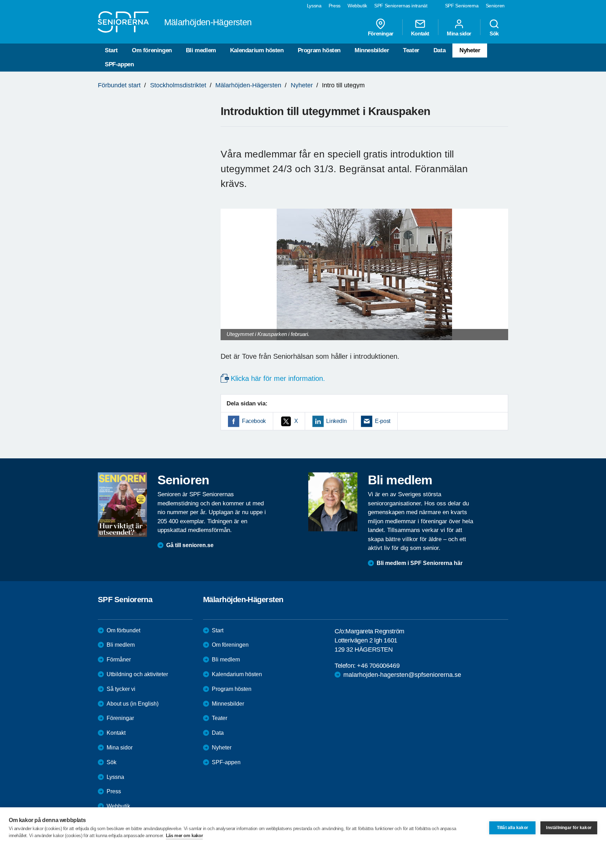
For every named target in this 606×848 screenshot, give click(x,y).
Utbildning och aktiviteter (137, 674)
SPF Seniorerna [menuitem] (462, 5)
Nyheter (469, 50)
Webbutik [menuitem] (357, 5)
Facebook (254, 421)
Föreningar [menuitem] (380, 33)
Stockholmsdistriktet (178, 85)
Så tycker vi (121, 689)
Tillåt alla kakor (512, 827)
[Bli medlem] (332, 501)
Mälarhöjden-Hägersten (248, 85)
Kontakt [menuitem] (420, 33)
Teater (411, 50)
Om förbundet (123, 630)
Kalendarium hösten (257, 50)
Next (500, 281)
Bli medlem (201, 50)
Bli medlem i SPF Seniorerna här (420, 563)
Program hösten (319, 50)
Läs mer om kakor (184, 835)
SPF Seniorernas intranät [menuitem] (400, 5)
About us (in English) (133, 704)
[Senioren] (122, 504)
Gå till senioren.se (190, 545)
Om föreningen (152, 50)
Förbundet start (119, 85)
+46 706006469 (378, 665)
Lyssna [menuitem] (314, 5)
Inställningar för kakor (569, 827)
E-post (382, 421)
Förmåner (119, 659)
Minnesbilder (372, 50)
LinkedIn (336, 421)
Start (111, 50)
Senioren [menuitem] (495, 5)
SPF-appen (119, 64)
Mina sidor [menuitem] (459, 33)
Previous (229, 281)
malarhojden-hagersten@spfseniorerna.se (402, 674)
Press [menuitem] (335, 5)
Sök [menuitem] (494, 33)
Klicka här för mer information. (278, 378)
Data (439, 50)
